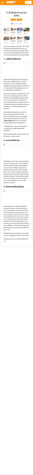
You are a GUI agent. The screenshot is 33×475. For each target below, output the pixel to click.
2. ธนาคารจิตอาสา (12, 140)
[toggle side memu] (2, 2)
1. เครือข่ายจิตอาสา (12, 59)
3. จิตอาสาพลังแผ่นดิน (14, 186)
